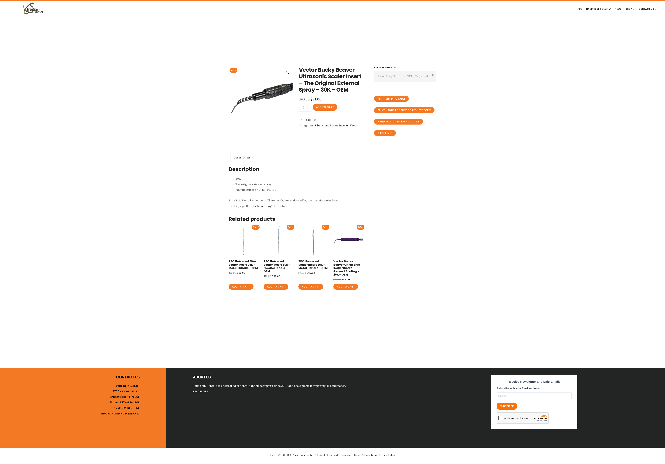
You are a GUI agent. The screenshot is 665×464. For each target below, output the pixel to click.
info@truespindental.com (120, 413)
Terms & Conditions (365, 455)
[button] (287, 72)
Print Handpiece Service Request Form (404, 110)
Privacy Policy (387, 455)
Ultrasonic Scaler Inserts (332, 125)
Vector (354, 125)
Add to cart (325, 107)
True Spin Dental (33, 8)
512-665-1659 (131, 408)
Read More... (201, 391)
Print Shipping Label (391, 98)
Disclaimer (385, 133)
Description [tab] (241, 157)
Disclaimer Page (262, 206)
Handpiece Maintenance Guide (398, 121)
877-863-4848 (130, 402)
